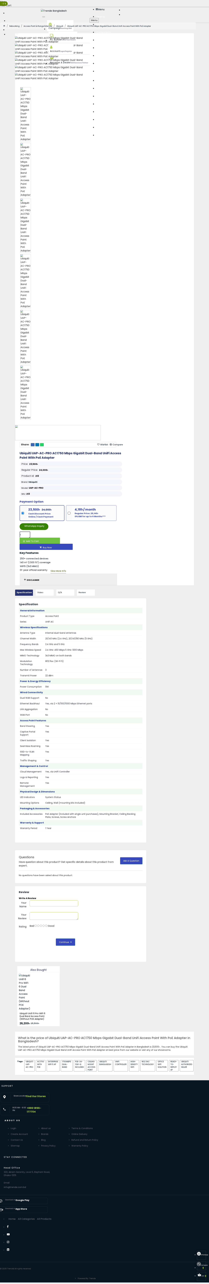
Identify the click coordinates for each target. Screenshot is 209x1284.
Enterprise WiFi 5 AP (53, 1063)
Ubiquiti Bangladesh (105, 1063)
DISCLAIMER (33, 580)
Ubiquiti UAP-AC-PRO (29, 1064)
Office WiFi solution (162, 1064)
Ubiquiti (59, 26)
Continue (64, 942)
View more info (58, 570)
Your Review (22, 916)
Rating (22, 926)
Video (40, 592)
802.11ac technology (148, 1063)
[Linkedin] (10, 1251)
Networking (14, 26)
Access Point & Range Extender (38, 26)
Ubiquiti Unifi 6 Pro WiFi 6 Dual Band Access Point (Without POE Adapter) (32, 1016)
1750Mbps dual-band (66, 1064)
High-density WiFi (134, 1064)
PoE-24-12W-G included (79, 1064)
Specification (24, 592)
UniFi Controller (121, 1063)
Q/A (60, 592)
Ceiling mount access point (91, 1065)
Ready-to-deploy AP (173, 1065)
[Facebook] (10, 1228)
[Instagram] (10, 1243)
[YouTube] (10, 1235)
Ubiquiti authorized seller (186, 1064)
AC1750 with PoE (40, 1064)
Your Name (22, 904)
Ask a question (131, 860)
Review (82, 592)
